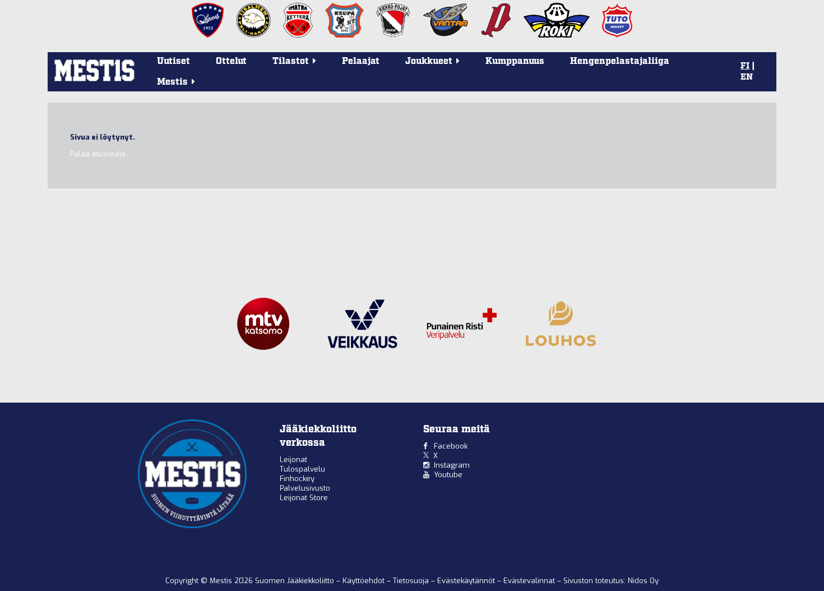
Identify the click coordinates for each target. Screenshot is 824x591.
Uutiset (173, 61)
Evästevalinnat (529, 580)
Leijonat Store (304, 497)
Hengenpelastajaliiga (619, 61)
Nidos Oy (643, 580)
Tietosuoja (412, 580)
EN (746, 77)
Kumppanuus (514, 61)
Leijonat (293, 459)
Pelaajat (360, 61)
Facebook (450, 446)
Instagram (452, 465)
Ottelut (231, 61)
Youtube (448, 474)
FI (744, 66)
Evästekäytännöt (467, 580)
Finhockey (297, 478)
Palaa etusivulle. (99, 154)
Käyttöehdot (364, 580)
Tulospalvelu (302, 469)
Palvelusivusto (305, 488)
